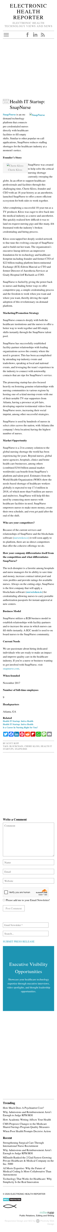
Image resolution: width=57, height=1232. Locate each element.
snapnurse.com (11, 668)
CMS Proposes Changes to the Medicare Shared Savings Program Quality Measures (26, 1125)
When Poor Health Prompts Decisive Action (27, 1131)
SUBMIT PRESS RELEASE (19, 941)
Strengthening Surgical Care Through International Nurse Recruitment (23, 1144)
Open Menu (6, 34)
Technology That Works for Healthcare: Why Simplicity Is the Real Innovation (27, 1180)
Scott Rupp (12, 743)
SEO (30, 1221)
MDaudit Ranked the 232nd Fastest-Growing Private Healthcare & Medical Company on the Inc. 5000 (28, 1161)
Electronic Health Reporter (28, 11)
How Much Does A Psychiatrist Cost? (23, 1107)
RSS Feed (42, 34)
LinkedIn (35, 34)
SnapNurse (9, 114)
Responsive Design (14, 1221)
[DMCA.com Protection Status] (12, 1200)
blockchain (16, 746)
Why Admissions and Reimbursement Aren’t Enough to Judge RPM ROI (27, 1113)
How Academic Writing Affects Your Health (27, 1119)
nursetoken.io (21, 537)
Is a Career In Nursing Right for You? (20, 727)
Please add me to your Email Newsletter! (27, 900)
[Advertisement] (28, 70)
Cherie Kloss (32, 746)
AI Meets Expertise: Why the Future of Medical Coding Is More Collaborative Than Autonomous (27, 1171)
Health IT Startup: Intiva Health (18, 721)
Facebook (27, 34)
